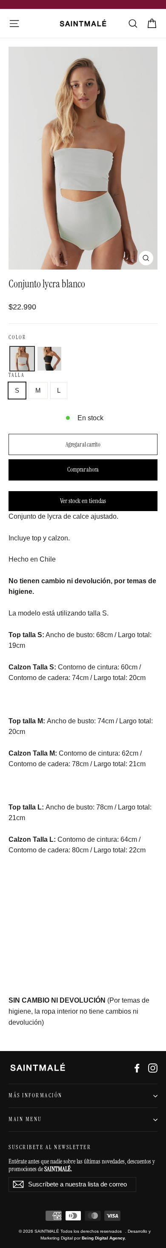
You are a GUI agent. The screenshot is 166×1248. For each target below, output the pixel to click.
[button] (22, 358)
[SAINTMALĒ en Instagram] (152, 1067)
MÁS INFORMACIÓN (36, 1095)
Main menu (25, 1119)
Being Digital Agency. (104, 1238)
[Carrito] (152, 24)
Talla (16, 375)
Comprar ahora (83, 469)
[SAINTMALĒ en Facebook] (137, 1067)
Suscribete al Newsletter (50, 1147)
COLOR (17, 337)
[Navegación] (14, 24)
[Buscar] (133, 24)
